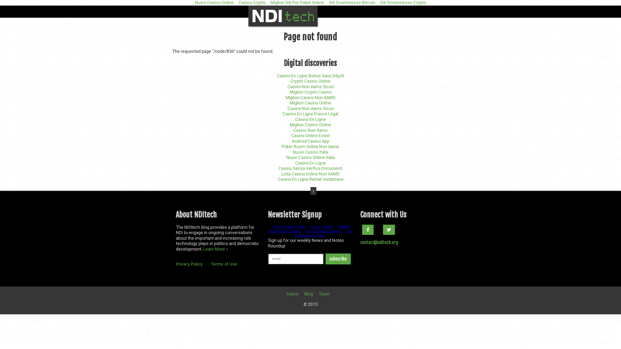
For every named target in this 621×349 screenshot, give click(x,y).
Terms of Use (224, 264)
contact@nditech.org (379, 242)
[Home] (283, 16)
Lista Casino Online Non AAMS (310, 173)
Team (324, 293)
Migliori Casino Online (310, 102)
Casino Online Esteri (310, 135)
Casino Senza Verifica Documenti (310, 168)
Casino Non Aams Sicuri (310, 86)
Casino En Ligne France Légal (310, 113)
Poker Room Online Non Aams (310, 146)
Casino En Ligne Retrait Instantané (310, 179)
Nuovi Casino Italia (310, 152)
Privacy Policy (189, 264)
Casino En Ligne (310, 119)
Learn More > (215, 249)
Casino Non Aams (310, 130)
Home (293, 293)
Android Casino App (310, 141)
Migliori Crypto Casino (311, 92)
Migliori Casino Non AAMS (310, 97)
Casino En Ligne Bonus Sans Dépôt (310, 75)
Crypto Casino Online (310, 81)
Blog (308, 293)
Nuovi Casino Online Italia (310, 157)
